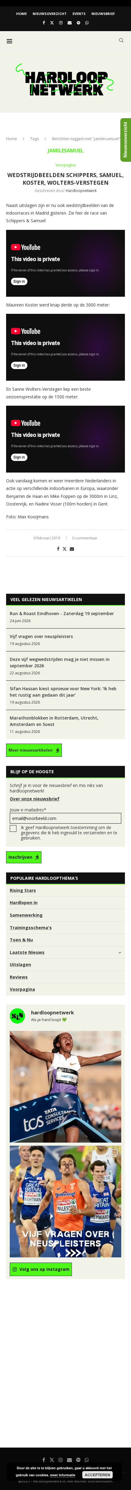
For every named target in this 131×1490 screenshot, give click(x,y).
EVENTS (79, 13)
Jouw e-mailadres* (28, 810)
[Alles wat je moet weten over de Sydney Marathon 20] (65, 1087)
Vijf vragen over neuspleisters (41, 636)
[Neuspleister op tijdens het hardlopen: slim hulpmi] (65, 1201)
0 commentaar (84, 538)
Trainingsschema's (31, 927)
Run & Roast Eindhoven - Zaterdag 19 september (62, 613)
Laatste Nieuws (27, 952)
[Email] (70, 22)
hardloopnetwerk (81, 190)
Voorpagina (22, 989)
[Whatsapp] (87, 22)
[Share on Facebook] (58, 549)
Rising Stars (23, 890)
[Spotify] (78, 22)
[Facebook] (44, 22)
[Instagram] (60, 22)
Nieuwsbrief (103, 13)
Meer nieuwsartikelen (31, 750)
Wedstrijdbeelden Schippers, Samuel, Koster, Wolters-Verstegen (65, 178)
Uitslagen (20, 964)
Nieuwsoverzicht (50, 13)
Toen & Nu (21, 940)
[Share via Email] (72, 549)
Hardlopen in (23, 902)
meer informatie (62, 1475)
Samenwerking (26, 915)
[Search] (121, 40)
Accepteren (97, 1474)
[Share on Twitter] (64, 549)
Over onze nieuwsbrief (34, 799)
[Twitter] (52, 22)
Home (21, 13)
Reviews (19, 977)
